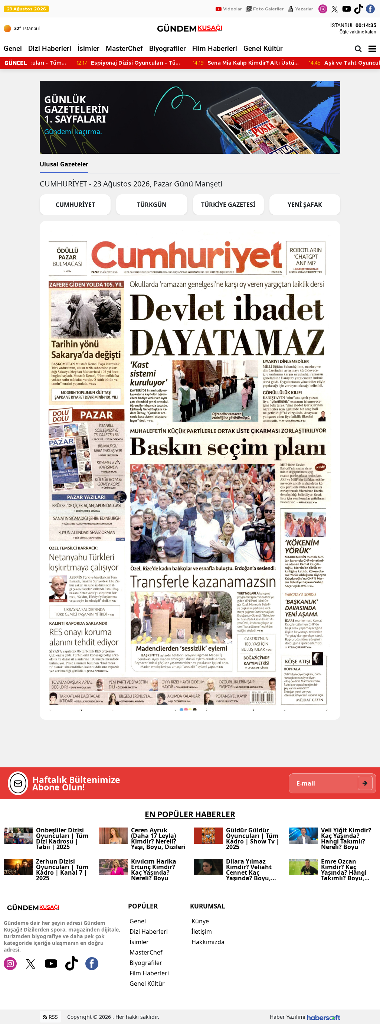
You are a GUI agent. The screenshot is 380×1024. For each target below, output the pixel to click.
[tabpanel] (190, 455)
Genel (13, 48)
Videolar (232, 9)
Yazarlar (304, 9)
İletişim (201, 931)
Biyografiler (167, 48)
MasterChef (124, 48)
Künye (200, 921)
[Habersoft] (323, 1017)
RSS (52, 1016)
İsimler (88, 48)
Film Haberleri (214, 48)
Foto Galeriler (268, 9)
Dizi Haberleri (49, 48)
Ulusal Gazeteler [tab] (64, 164)
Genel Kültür (263, 48)
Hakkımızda (208, 942)
